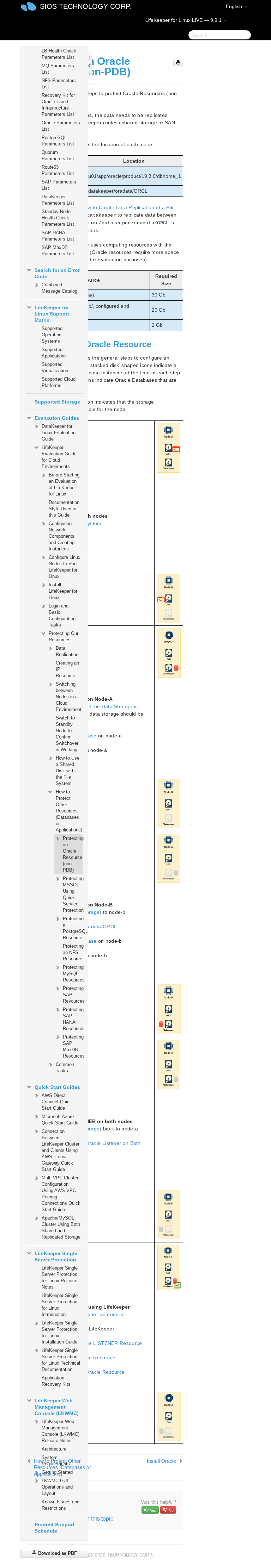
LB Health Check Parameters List (59, 54)
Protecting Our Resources (63, 636)
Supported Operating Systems (52, 335)
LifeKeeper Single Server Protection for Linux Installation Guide (60, 1332)
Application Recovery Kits (56, 1381)
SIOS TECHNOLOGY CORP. (85, 6)
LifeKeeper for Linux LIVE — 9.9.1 (184, 20)
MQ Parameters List (58, 69)
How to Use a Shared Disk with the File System (67, 770)
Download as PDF (57, 1553)
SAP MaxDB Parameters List (58, 250)
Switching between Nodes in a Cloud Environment (69, 696)
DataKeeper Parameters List (58, 200)
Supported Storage (57, 402)
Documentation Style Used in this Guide (64, 509)
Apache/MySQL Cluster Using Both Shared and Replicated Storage (61, 1227)
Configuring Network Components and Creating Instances (61, 536)
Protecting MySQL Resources (72, 974)
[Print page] (178, 62)
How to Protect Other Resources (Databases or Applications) (69, 811)
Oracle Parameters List (61, 126)
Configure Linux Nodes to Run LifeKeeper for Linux (64, 567)
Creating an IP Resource (67, 669)
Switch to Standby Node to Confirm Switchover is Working (67, 733)
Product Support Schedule (54, 1528)
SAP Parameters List (59, 185)
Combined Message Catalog (59, 288)
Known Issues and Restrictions (60, 1505)
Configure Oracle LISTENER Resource (97, 1343)
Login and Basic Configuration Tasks (62, 615)
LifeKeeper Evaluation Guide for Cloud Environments (59, 457)
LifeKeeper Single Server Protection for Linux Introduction (60, 1305)
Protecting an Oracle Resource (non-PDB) (72, 854)
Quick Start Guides (57, 1087)
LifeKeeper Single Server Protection (56, 1256)
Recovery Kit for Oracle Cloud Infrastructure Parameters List (58, 105)
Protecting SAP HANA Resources (72, 1019)
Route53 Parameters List (58, 170)
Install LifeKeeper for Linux (63, 591)
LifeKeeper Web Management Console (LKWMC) (57, 1407)
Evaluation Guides (57, 418)
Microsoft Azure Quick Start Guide (60, 1120)
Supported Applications (54, 352)
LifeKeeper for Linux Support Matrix (52, 314)
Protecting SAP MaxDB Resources (72, 1046)
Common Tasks (65, 1067)
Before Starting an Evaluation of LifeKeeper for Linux (64, 484)
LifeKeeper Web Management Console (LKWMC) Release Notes (60, 1431)
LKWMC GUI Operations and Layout (57, 1487)
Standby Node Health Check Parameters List (58, 218)
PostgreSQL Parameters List (58, 140)
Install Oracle (161, 1461)
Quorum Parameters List (58, 155)
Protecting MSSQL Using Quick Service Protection (72, 894)
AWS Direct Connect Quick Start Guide (57, 1102)
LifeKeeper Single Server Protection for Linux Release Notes (60, 1277)
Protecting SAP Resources (72, 995)
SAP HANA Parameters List (58, 236)
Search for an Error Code (57, 273)
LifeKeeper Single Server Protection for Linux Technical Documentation (61, 1360)
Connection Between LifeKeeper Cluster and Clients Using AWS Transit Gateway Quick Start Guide (60, 1150)
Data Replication (67, 651)
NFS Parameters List (59, 83)
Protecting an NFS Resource (72, 952)
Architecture (54, 1449)
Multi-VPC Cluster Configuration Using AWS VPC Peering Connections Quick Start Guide (61, 1193)
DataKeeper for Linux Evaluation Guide (59, 433)
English (234, 6)
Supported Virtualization (55, 367)
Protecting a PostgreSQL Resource (72, 928)
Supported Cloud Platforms (59, 382)
